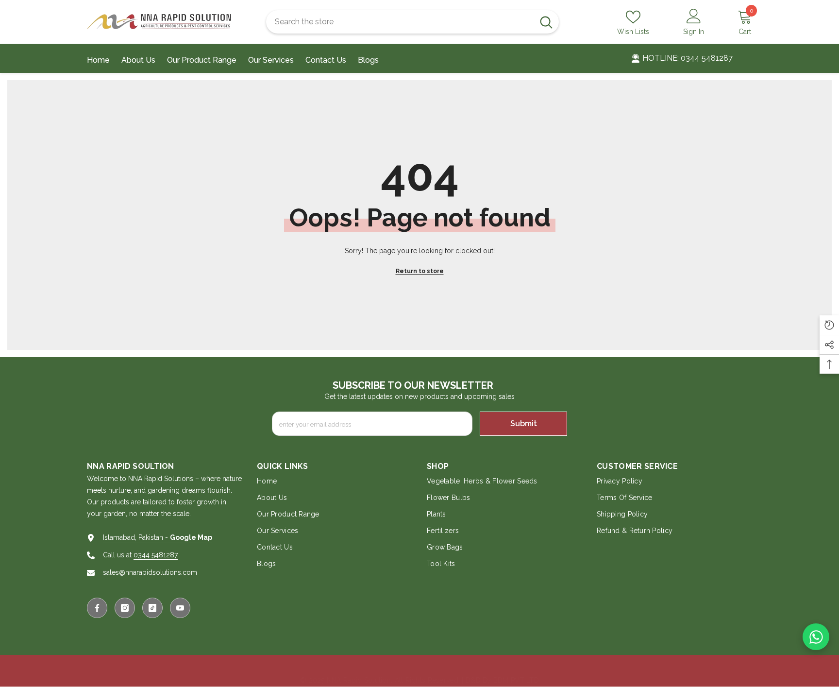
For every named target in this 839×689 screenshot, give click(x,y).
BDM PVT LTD (516, 680)
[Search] (412, 22)
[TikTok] (152, 608)
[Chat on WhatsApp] (816, 636)
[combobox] (400, 22)
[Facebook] (97, 608)
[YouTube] (180, 608)
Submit (523, 423)
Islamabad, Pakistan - (157, 537)
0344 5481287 (156, 555)
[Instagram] (125, 608)
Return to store (420, 271)
